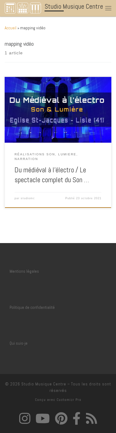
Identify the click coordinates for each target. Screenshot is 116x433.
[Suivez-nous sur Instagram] (24, 418)
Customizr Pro (69, 399)
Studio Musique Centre (43, 384)
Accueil (10, 28)
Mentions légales (24, 271)
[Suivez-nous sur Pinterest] (61, 418)
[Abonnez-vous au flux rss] (91, 418)
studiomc (28, 198)
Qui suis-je (19, 343)
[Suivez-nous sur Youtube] (43, 418)
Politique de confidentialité (32, 307)
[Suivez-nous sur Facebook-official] (77, 418)
